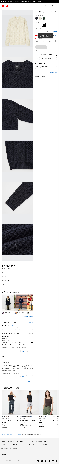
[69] (36, 18)
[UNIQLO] (5, 5)
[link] (31, 1)
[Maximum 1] (45, 47)
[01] (40, 18)
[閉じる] (50, 36)
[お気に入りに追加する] (12, 296)
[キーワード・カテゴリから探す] (45, 5)
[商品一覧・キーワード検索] (55, 5)
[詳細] (55, 41)
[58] (44, 18)
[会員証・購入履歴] (48, 5)
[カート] (52, 5)
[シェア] (36, 58)
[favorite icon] (17, 416)
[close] (1, 1)
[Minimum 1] (37, 47)
